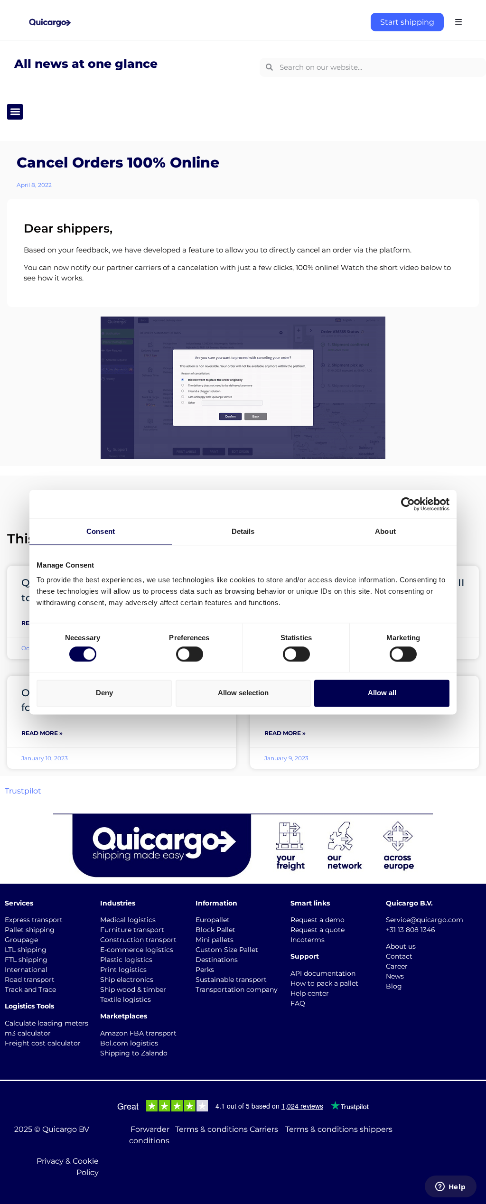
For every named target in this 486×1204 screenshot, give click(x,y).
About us (401, 946)
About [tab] (385, 531)
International (26, 969)
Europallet (213, 919)
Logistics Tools (29, 1006)
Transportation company (237, 989)
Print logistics (123, 969)
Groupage (21, 939)
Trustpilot (23, 790)
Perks (205, 969)
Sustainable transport (231, 979)
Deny (104, 693)
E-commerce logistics (136, 949)
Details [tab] (243, 531)
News (395, 976)
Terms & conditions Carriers (226, 1129)
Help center (309, 993)
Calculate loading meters (46, 1023)
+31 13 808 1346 (410, 929)
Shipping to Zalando (134, 1053)
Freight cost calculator (43, 1043)
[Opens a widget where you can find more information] (450, 1187)
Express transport (34, 919)
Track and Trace (30, 989)
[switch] (189, 654)
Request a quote (317, 929)
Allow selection (243, 693)
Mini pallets (215, 939)
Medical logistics (128, 919)
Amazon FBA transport (138, 1033)
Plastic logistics (126, 959)
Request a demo (317, 919)
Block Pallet (215, 929)
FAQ (297, 1003)
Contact (399, 956)
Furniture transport (132, 929)
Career (397, 966)
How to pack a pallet (324, 983)
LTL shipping (26, 949)
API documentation (322, 973)
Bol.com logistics (129, 1043)
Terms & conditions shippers (339, 1129)
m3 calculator (28, 1033)
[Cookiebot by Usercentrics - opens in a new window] (407, 504)
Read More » (42, 733)
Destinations (217, 959)
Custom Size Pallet (227, 949)
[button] (15, 112)
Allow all (382, 693)
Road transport (30, 979)
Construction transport (138, 939)
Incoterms (307, 939)
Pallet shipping (30, 929)
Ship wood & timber (133, 989)
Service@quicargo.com (424, 919)
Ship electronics (126, 979)
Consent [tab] (100, 531)
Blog (394, 986)
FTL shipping (26, 959)
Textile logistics (125, 999)
